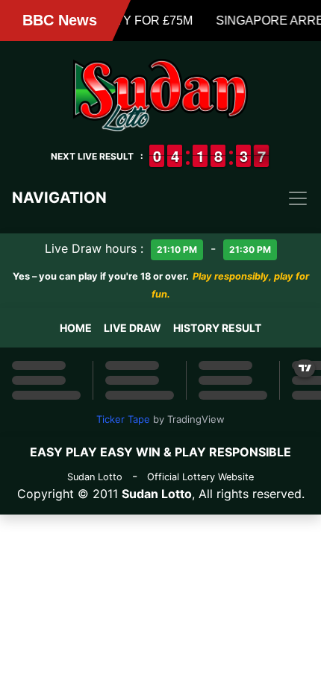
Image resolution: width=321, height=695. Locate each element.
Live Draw (132, 327)
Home (76, 327)
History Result (217, 327)
